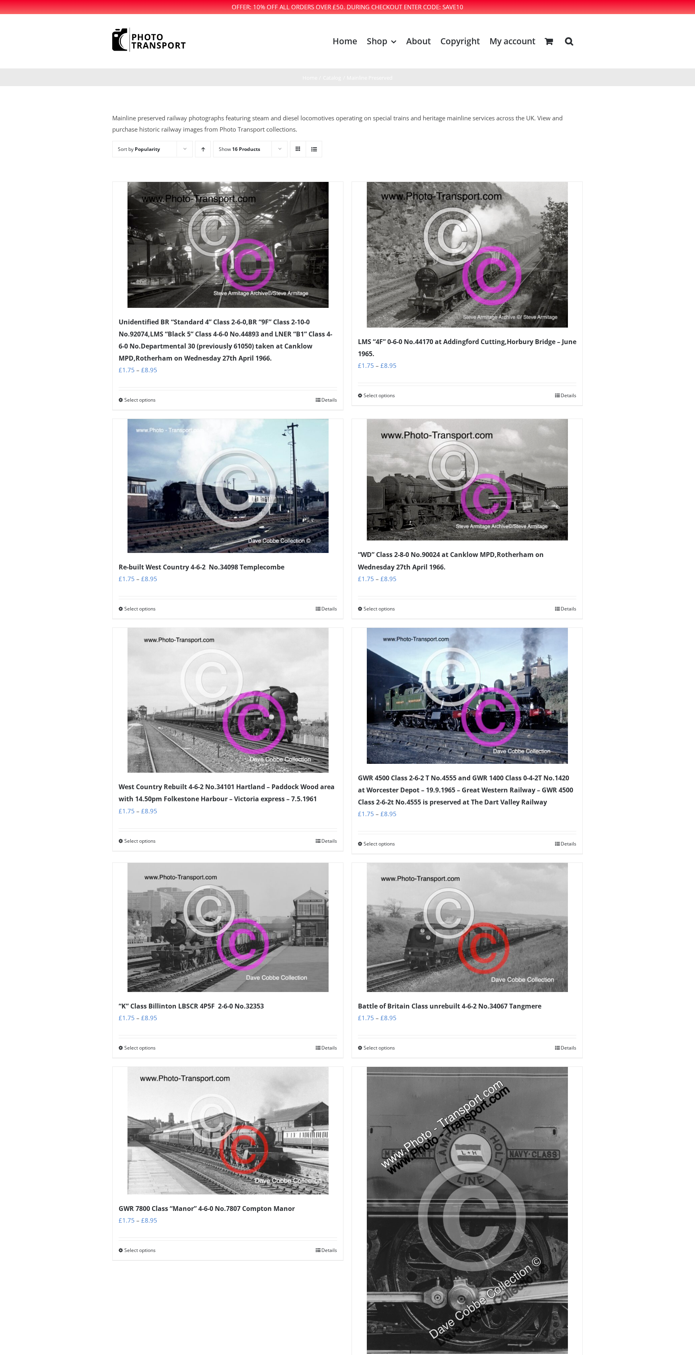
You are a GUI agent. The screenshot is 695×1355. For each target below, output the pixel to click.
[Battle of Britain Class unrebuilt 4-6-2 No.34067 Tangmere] (467, 927)
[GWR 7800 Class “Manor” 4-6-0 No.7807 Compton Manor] (228, 1130)
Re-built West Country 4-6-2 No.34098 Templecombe (201, 567)
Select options (140, 399)
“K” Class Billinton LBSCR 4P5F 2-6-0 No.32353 (191, 1006)
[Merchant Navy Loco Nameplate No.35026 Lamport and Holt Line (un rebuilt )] (467, 1210)
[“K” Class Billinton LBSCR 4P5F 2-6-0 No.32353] (228, 927)
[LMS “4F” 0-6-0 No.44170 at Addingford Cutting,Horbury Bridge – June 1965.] (467, 255)
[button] (569, 41)
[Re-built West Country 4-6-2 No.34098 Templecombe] (228, 486)
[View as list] (314, 149)
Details (329, 399)
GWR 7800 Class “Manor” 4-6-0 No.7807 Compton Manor (207, 1208)
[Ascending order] (203, 149)
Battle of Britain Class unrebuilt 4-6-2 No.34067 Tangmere (449, 1006)
